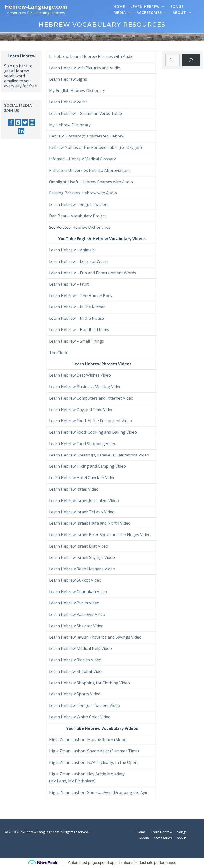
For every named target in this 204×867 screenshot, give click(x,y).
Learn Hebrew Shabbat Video (76, 671)
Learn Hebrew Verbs (68, 102)
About (179, 12)
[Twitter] (25, 122)
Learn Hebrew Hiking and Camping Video (87, 466)
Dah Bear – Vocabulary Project (77, 216)
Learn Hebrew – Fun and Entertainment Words (92, 272)
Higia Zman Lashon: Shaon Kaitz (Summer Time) (94, 751)
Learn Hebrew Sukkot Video (75, 580)
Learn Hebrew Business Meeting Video (85, 386)
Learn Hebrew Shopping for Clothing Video (89, 682)
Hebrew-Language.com (36, 6)
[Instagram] (32, 122)
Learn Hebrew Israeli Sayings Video (82, 557)
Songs (177, 6)
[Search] (191, 60)
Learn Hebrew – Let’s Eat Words (79, 261)
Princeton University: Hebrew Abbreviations (90, 170)
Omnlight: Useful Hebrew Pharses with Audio (91, 181)
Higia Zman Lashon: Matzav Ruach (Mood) (88, 739)
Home (119, 6)
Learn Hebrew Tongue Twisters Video (84, 705)
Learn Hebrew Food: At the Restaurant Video (90, 420)
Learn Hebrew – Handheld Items (79, 329)
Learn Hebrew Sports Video (75, 694)
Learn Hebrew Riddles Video (75, 660)
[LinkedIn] (21, 131)
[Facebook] (11, 122)
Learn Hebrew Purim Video (74, 603)
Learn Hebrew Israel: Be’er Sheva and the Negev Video (100, 534)
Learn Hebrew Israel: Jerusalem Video (84, 500)
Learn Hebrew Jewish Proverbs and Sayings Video (95, 637)
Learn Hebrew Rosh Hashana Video (82, 569)
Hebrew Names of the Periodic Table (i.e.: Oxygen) (95, 147)
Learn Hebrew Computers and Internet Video (91, 398)
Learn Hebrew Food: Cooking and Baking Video (93, 432)
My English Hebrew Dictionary (77, 90)
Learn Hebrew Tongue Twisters (79, 204)
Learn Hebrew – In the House (76, 318)
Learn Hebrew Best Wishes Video (80, 375)
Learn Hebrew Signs (68, 79)
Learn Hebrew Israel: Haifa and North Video (90, 523)
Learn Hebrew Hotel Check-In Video (82, 477)
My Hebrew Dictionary (70, 125)
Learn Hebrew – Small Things (76, 341)
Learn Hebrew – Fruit (69, 284)
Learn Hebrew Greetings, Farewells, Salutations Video (99, 455)
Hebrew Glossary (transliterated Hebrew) (87, 136)
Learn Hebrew (145, 6)
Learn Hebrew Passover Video (77, 614)
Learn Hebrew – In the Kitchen (77, 307)
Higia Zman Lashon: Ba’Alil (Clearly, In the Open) (94, 762)
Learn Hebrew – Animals (72, 250)
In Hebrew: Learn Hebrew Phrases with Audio (91, 56)
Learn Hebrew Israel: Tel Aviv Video (82, 512)
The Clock (58, 352)
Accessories (149, 12)
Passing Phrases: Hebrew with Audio (83, 193)
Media (120, 12)
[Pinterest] (18, 122)
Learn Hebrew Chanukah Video (78, 591)
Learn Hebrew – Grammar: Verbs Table (85, 113)
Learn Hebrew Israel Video (74, 489)
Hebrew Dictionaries (91, 227)
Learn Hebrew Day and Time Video (81, 409)
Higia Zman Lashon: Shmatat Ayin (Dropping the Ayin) (99, 792)
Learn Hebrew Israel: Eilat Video (78, 546)
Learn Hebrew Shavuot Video (76, 626)
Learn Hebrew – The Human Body (80, 295)
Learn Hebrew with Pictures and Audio (84, 68)
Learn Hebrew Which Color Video (80, 717)
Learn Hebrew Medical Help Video (80, 648)
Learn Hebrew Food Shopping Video (82, 443)
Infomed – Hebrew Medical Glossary (82, 159)
